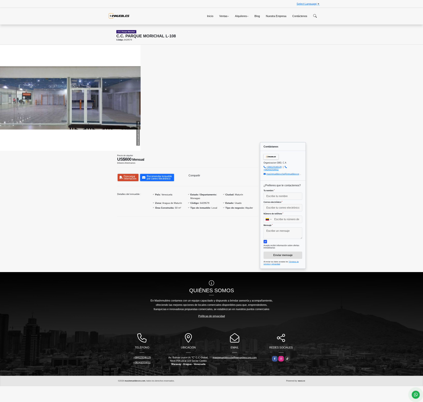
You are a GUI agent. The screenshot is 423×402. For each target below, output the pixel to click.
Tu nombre (269, 190)
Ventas (223, 16)
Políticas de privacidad (211, 316)
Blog (257, 16)
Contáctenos (299, 16)
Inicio (210, 16)
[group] (70, 98)
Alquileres (241, 16)
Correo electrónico (273, 202)
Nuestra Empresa (276, 16)
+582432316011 (271, 169)
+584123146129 (274, 167)
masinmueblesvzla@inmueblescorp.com (285, 174)
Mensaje (268, 225)
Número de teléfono (273, 213)
